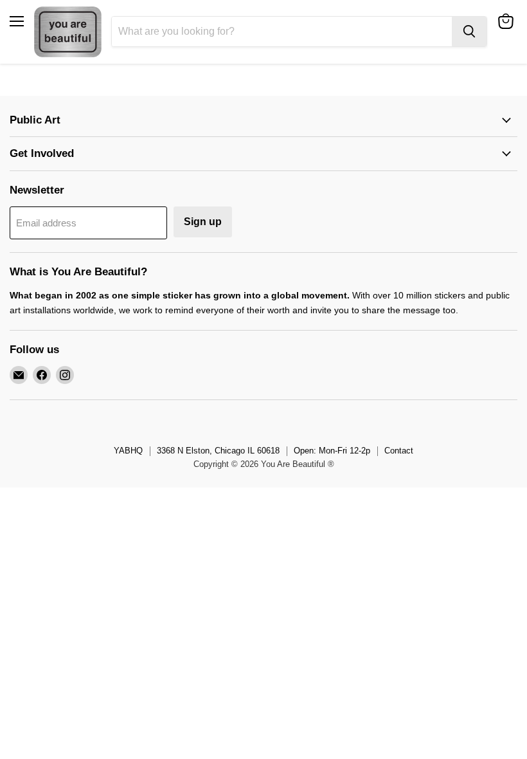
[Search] (469, 31)
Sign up (203, 221)
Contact (398, 450)
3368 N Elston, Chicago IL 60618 (218, 450)
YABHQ (128, 450)
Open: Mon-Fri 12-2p (332, 450)
